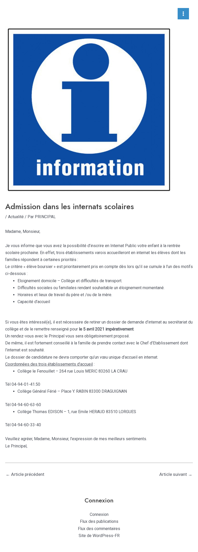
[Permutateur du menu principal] (183, 13)
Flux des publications (99, 521)
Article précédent (25, 474)
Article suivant (175, 474)
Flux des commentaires (99, 528)
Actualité (16, 216)
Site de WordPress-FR (99, 535)
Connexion (99, 514)
